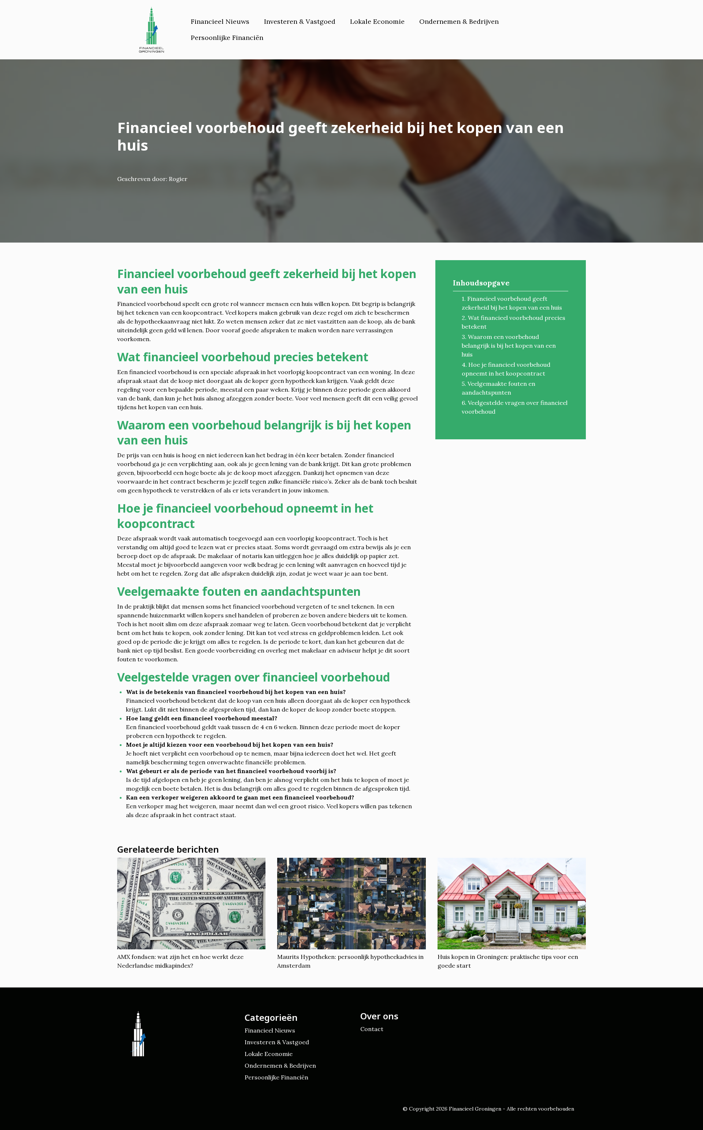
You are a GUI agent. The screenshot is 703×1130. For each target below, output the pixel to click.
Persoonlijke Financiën (227, 37)
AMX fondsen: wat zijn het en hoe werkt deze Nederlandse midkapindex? (180, 961)
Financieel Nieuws (220, 21)
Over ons (379, 1016)
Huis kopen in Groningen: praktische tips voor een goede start (508, 961)
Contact (371, 1029)
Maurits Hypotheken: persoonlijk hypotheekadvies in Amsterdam (350, 961)
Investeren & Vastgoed (299, 21)
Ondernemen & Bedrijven (459, 21)
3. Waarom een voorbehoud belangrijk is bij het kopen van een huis (509, 345)
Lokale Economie (377, 21)
